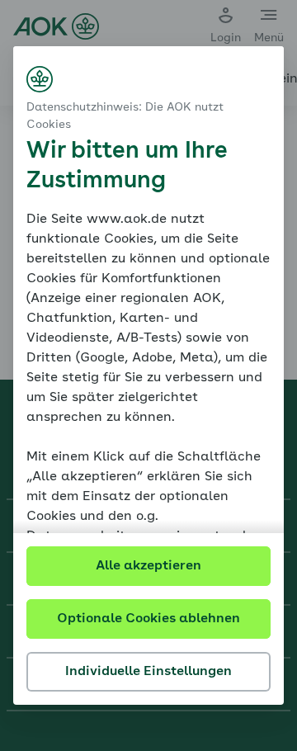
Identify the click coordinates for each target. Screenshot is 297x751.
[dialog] (148, 375)
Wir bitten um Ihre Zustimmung (126, 166)
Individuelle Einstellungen (148, 671)
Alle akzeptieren (148, 566)
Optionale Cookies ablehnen (148, 619)
